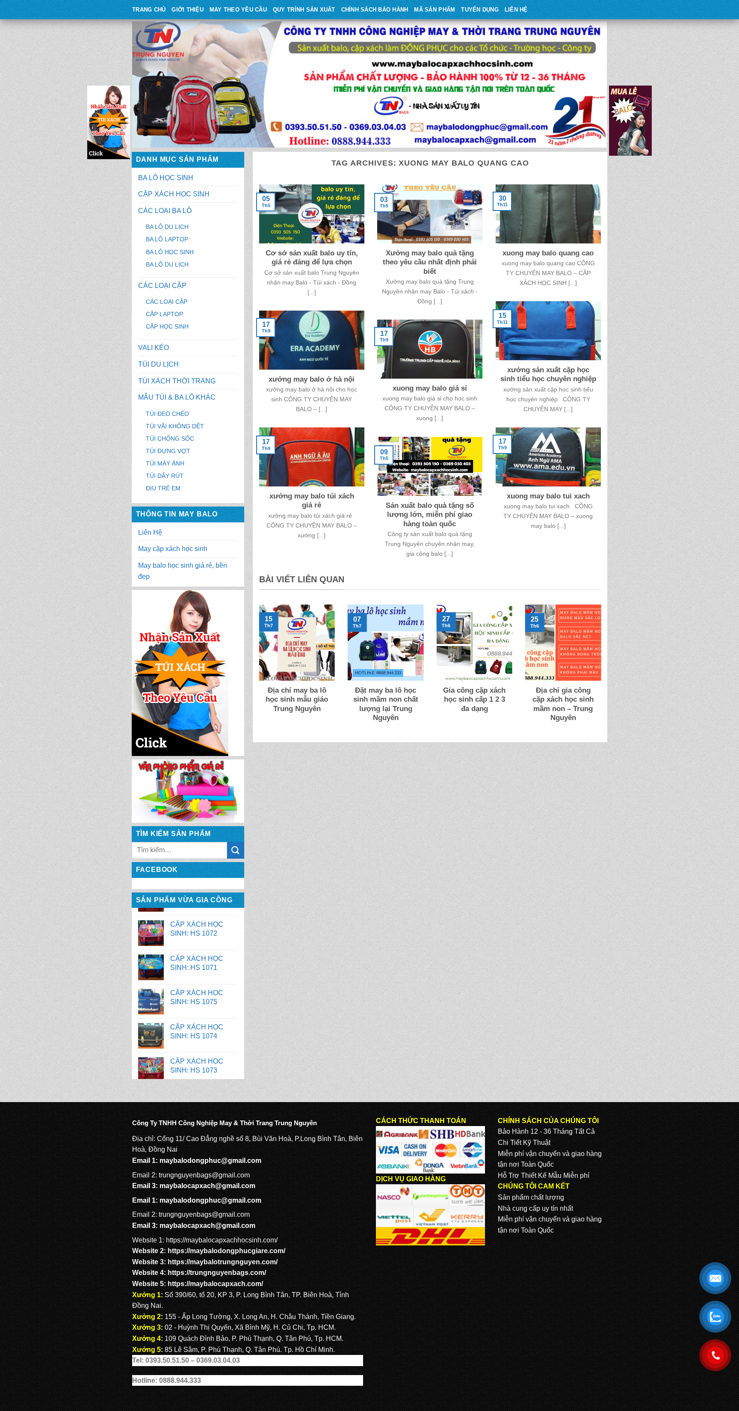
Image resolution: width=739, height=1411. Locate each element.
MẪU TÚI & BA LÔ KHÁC (177, 397)
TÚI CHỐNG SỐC (170, 438)
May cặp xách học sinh (172, 548)
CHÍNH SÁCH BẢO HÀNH (374, 9)
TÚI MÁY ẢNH (165, 463)
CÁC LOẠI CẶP (162, 285)
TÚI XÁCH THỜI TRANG (177, 381)
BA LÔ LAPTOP (167, 239)
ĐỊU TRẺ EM (163, 488)
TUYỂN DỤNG (480, 9)
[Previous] (257, 669)
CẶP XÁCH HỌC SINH (174, 194)
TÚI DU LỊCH (158, 364)
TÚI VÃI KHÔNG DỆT (175, 426)
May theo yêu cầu (238, 9)
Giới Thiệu (187, 9)
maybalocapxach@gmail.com (207, 1185)
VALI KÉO (153, 347)
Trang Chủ (149, 9)
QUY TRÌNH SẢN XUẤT (304, 9)
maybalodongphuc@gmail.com (210, 1160)
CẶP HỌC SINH (167, 326)
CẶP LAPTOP (164, 314)
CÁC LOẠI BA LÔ (165, 210)
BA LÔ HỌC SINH (165, 177)
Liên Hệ (516, 9)
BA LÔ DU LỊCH (167, 226)
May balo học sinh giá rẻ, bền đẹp (182, 571)
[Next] (602, 669)
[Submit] (235, 850)
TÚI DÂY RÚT (164, 475)
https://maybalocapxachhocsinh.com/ (222, 1240)
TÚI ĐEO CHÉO (167, 413)
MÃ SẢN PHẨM (434, 9)
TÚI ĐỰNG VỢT (168, 451)
